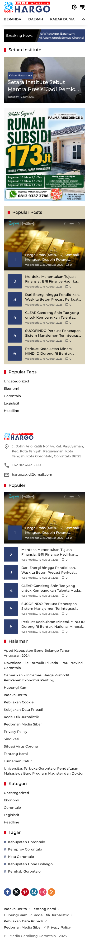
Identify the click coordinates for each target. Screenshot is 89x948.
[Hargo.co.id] (27, 7)
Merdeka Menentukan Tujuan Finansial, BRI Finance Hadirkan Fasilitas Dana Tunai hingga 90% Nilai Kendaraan (52, 279)
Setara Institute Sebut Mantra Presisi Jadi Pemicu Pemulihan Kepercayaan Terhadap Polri (43, 86)
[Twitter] (16, 892)
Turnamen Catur (18, 761)
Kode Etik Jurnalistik (21, 717)
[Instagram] (43, 892)
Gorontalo (12, 396)
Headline (11, 411)
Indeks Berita (15, 695)
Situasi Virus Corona (21, 746)
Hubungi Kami (16, 687)
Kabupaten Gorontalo (26, 842)
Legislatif (11, 403)
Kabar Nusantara (20, 75)
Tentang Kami (16, 754)
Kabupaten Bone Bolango (30, 864)
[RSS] (51, 892)
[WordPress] (34, 892)
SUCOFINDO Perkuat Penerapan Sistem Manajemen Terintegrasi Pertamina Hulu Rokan (53, 333)
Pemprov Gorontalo (25, 849)
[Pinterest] (25, 892)
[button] (74, 7)
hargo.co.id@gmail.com (32, 474)
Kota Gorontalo (21, 857)
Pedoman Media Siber (23, 724)
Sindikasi (11, 739)
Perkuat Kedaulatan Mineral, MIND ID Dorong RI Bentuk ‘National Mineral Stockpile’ (49, 351)
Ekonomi (11, 388)
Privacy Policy (15, 732)
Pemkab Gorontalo (24, 871)
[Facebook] (7, 892)
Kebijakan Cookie (19, 702)
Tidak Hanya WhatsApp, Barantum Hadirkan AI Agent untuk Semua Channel (39, 35)
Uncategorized (16, 381)
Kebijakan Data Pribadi (23, 709)
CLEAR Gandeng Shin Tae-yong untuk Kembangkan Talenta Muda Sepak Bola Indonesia (52, 315)
